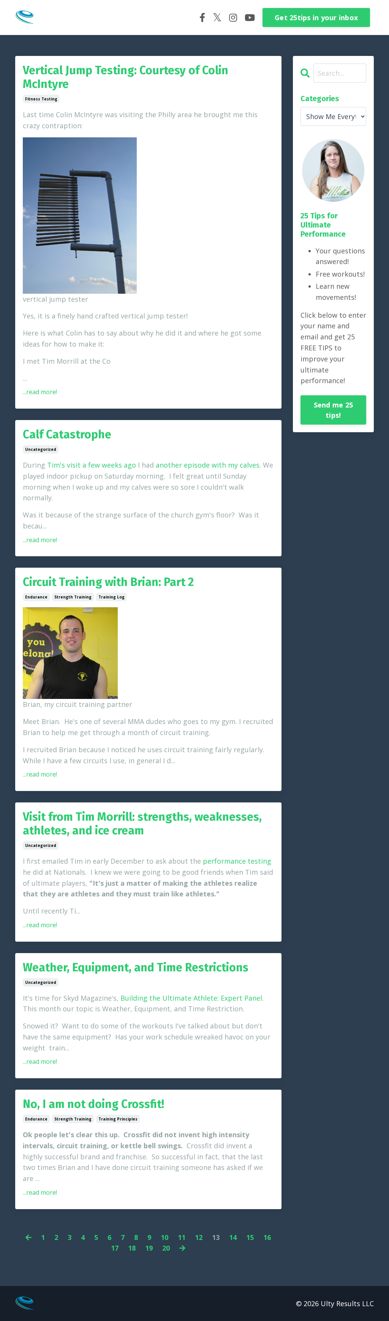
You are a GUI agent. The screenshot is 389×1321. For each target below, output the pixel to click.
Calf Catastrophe (67, 434)
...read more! (40, 392)
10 (164, 1237)
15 (250, 1237)
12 (198, 1237)
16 (267, 1237)
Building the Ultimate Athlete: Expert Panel (191, 998)
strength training (73, 597)
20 (166, 1248)
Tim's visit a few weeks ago (91, 465)
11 (181, 1237)
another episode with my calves (207, 465)
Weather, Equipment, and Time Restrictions (135, 967)
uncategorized (40, 449)
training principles (118, 1119)
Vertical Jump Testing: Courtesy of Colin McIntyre (125, 77)
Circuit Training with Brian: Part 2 (108, 582)
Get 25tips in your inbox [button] (316, 17)
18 (132, 1248)
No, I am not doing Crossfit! (93, 1104)
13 (216, 1237)
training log (111, 597)
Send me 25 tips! (333, 410)
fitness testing (41, 99)
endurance (36, 597)
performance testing (237, 861)
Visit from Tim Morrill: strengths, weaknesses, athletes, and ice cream (142, 823)
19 (149, 1248)
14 (233, 1237)
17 (115, 1248)
